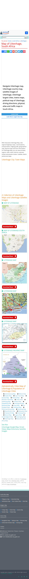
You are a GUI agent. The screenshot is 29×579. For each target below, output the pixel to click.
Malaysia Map (15, 520)
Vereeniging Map (21, 417)
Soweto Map (8, 396)
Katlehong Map (6, 401)
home (9, 41)
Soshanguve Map (19, 403)
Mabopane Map (22, 411)
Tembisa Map (17, 401)
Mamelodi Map (6, 405)
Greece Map (3, 516)
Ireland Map (12, 510)
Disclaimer (10, 573)
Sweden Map (5, 512)
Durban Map (5, 398)
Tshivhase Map (17, 407)
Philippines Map (5, 499)
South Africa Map (4, 494)
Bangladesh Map (6, 520)
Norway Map (19, 522)
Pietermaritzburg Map (8, 409)
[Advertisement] (14, 15)
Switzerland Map (15, 499)
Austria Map (20, 510)
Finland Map (13, 512)
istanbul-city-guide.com (10, 535)
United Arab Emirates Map (8, 522)
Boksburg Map (21, 413)
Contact (2, 526)
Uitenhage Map (9, 419)
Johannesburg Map (10, 394)
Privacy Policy (3, 573)
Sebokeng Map (21, 409)
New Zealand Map (16, 501)
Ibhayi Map (16, 405)
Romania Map (23, 520)
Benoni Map (8, 415)
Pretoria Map (15, 398)
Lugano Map (18, 415)
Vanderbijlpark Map (7, 417)
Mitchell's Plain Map (7, 399)
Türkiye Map (5, 510)
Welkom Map (22, 394)
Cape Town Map (19, 396)
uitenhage (23, 41)
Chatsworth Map (9, 413)
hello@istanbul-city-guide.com (12, 536)
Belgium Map (3, 505)
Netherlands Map (6, 501)
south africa (15, 41)
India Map (25, 501)
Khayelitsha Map (6, 403)
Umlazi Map (19, 399)
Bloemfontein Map (10, 411)
